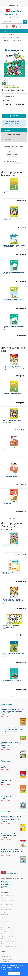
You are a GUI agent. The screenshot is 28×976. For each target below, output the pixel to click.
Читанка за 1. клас (6, 780)
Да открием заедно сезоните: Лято (13, 572)
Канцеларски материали (7, 907)
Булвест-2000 (5, 733)
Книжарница (14, 17)
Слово (4, 194)
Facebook (4, 886)
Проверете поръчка (19, 3)
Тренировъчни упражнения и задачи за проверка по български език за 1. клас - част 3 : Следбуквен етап (12, 711)
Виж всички (14, 343)
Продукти (11, 34)
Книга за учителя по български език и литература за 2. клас (13, 475)
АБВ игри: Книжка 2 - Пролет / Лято (13, 545)
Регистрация (12, 5)
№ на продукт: (8, 161)
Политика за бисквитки (8, 939)
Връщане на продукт (8, 936)
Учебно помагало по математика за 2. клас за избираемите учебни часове (14, 299)
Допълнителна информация (12, 134)
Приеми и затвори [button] (14, 973)
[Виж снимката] (14, 62)
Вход (18, 5)
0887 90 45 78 (7, 14)
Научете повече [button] (6, 969)
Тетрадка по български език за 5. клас (14, 680)
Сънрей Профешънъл (7, 219)
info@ (19, 14)
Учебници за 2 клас (9, 165)
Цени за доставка (8, 125)
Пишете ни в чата (7, 884)
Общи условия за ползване (9, 946)
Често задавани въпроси (9, 941)
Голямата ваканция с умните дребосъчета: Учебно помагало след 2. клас (13, 368)
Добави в (13, 116)
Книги (2, 897)
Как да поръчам (6, 927)
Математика (5, 40)
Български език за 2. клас (10, 447)
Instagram (5, 887)
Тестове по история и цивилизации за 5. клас (13, 653)
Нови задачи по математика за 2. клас (12, 191)
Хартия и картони (6, 909)
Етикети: (6, 163)
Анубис (3, 767)
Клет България (6, 573)
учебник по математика (15, 163)
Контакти (24, 1)
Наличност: (6, 87)
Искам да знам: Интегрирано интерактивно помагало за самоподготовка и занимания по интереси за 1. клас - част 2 (13, 729)
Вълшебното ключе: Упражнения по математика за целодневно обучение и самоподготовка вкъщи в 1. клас (12, 817)
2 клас (18, 37)
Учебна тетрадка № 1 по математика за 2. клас (13, 327)
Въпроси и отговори (15, 1)
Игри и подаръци (6, 914)
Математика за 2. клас (17, 40)
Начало (3, 1)
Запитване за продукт (9, 3)
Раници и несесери (6, 912)
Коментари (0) (8, 139)
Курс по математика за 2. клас (12, 218)
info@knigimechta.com (8, 883)
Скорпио (3, 747)
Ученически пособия (7, 904)
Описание (7, 130)
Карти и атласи (5, 917)
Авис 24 (4, 628)
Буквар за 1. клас (5, 766)
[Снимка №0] (4, 82)
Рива (3, 92)
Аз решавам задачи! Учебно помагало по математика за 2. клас (14, 245)
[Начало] (14, 10)
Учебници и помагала (7, 37)
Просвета (4, 546)
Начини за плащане (8, 934)
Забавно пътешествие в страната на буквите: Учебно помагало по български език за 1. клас (12, 744)
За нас (8, 1)
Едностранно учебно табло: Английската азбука (11, 626)
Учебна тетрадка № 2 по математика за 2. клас (13, 272)
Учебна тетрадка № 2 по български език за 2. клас (13, 502)
